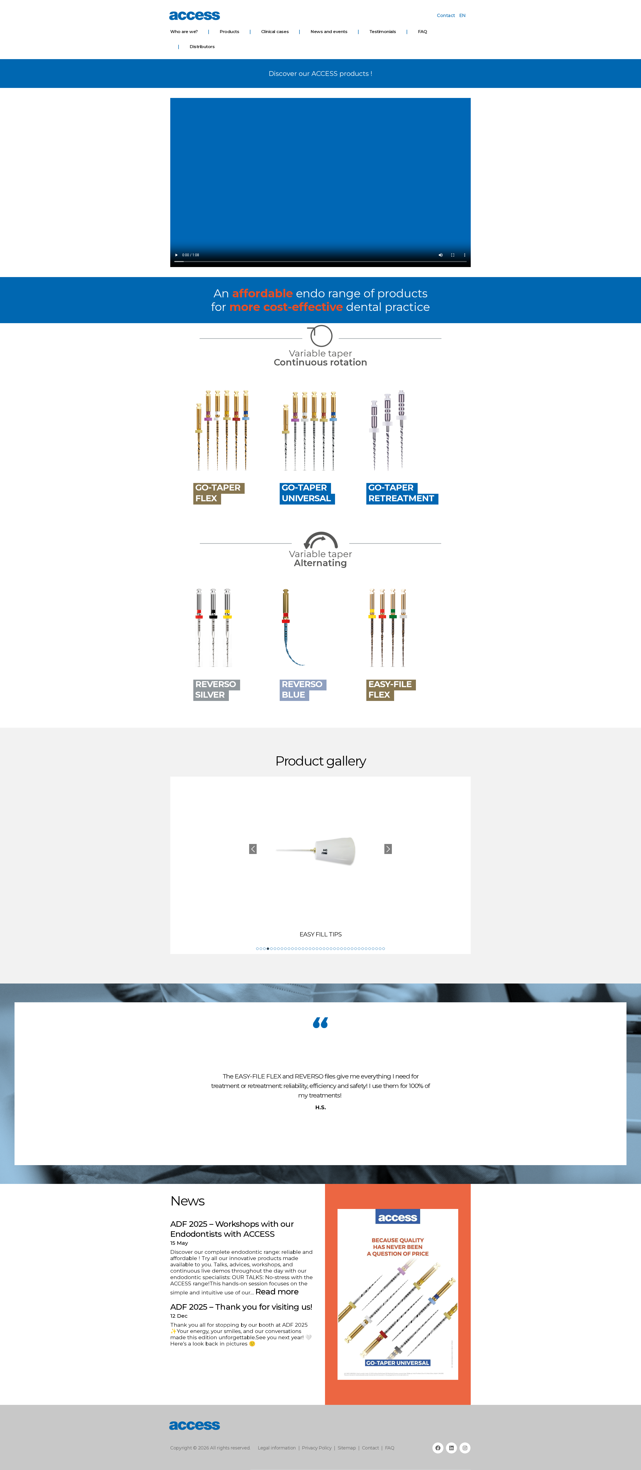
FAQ (422, 31)
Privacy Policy (317, 1448)
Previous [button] (253, 849)
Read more (276, 1291)
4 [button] (268, 948)
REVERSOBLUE (302, 689)
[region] (398, 1294)
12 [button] (296, 948)
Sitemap (347, 1448)
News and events (328, 31)
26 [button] (345, 948)
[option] (320, 860)
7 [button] (278, 948)
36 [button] (380, 948)
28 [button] (352, 948)
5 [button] (271, 948)
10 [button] (289, 948)
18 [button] (317, 948)
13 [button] (299, 948)
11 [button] (292, 948)
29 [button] (355, 948)
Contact (446, 15)
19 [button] (320, 948)
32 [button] (366, 948)
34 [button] (373, 948)
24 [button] (338, 948)
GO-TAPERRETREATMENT (401, 493)
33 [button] (369, 948)
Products (229, 31)
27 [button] (348, 948)
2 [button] (261, 948)
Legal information (277, 1448)
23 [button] (334, 948)
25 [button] (341, 948)
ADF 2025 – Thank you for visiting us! (241, 1307)
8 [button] (282, 948)
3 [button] (264, 948)
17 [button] (313, 948)
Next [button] (388, 849)
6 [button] (275, 948)
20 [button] (324, 948)
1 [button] (257, 948)
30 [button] (359, 948)
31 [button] (362, 948)
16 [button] (310, 948)
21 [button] (327, 948)
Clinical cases (275, 31)
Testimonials (382, 31)
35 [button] (376, 948)
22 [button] (331, 948)
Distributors (202, 46)
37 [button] (383, 948)
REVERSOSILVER (215, 689)
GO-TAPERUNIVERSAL (306, 493)
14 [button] (303, 948)
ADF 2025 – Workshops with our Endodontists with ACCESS (232, 1229)
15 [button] (306, 948)
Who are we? (184, 31)
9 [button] (285, 948)
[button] (345, 1294)
